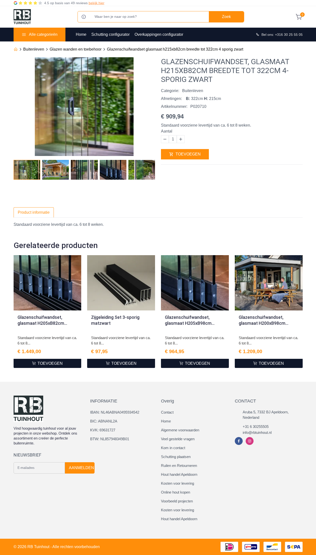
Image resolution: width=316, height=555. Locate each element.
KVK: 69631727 (102, 430)
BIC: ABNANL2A (103, 421)
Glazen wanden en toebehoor (75, 49)
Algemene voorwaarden (180, 430)
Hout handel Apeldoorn (179, 474)
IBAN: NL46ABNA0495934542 (114, 412)
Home (81, 34)
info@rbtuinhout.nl (257, 432)
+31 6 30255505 (256, 426)
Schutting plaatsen (176, 457)
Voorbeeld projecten (177, 501)
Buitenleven (33, 49)
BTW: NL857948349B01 (109, 439)
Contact (167, 412)
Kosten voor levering (177, 483)
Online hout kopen (175, 492)
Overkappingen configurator (159, 34)
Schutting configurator (110, 34)
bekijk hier (96, 3)
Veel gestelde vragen (178, 439)
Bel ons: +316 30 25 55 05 (282, 35)
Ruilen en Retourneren (179, 465)
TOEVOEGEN (188, 154)
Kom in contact (173, 448)
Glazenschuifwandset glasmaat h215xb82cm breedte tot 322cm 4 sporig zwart (175, 49)
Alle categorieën (43, 34)
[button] (151, 168)
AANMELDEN (81, 468)
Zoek (226, 17)
